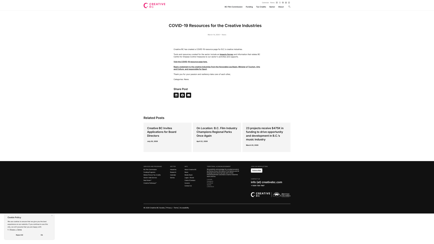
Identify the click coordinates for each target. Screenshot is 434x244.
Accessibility (184, 208)
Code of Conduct (190, 180)
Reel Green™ (147, 180)
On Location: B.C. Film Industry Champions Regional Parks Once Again (217, 132)
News (224, 35)
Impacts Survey (226, 54)
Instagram (210, 181)
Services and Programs (153, 166)
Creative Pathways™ (150, 183)
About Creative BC (190, 169)
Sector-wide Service (150, 177)
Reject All (19, 235)
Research (173, 172)
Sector (173, 166)
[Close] (52, 215)
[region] (29, 226)
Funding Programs (149, 172)
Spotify (209, 185)
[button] (176, 95)
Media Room (189, 175)
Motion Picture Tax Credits (152, 175)
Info (186, 166)
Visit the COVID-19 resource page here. (191, 62)
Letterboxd (210, 186)
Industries (173, 169)
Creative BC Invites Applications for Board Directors (161, 132)
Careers (187, 183)
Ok (42, 235)
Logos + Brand (189, 177)
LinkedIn (209, 179)
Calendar (173, 175)
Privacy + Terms (16, 230)
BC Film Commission (150, 169)
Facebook (210, 183)
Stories (172, 177)
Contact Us (188, 186)
